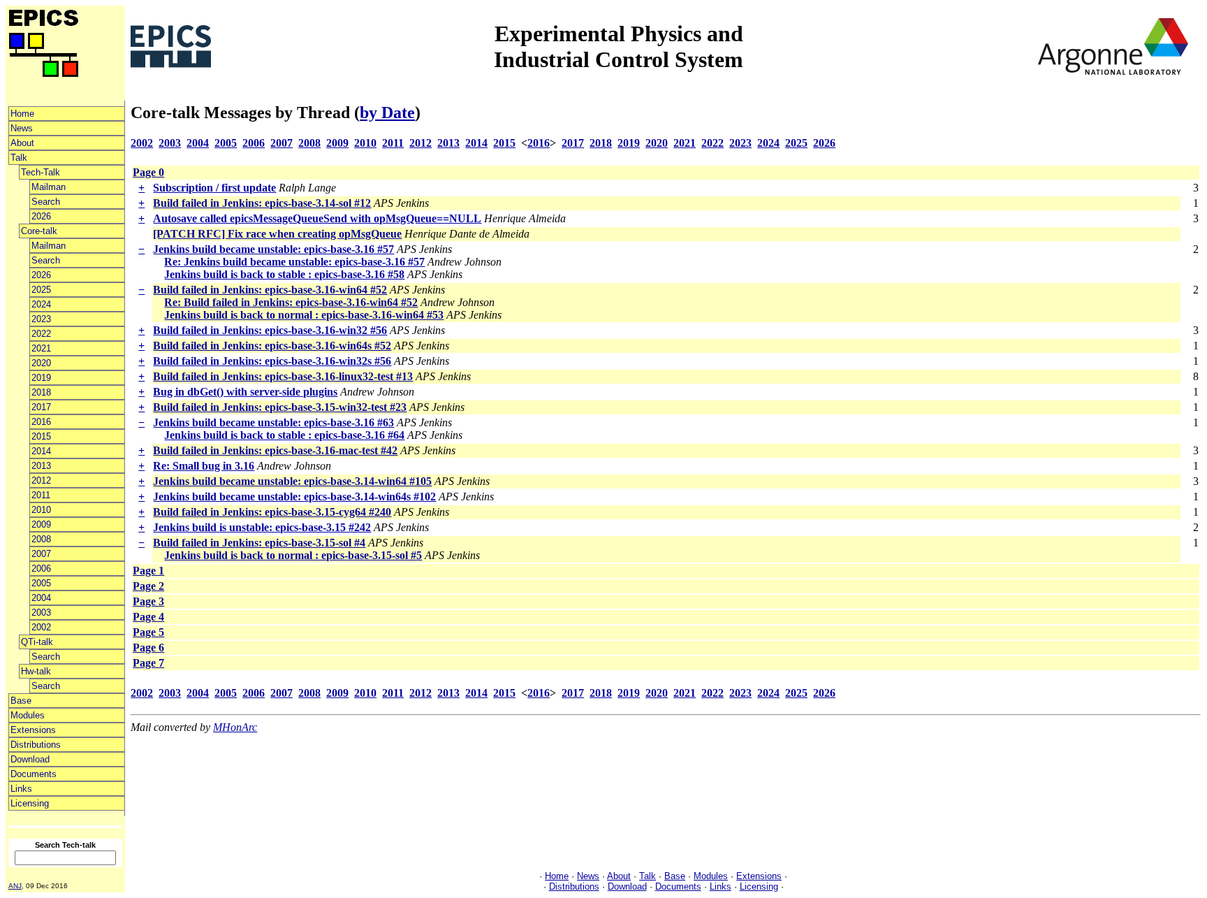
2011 (40, 495)
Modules (27, 715)
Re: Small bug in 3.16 (203, 466)
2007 (41, 554)
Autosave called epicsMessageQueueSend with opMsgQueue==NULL (317, 218)
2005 (41, 583)
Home (22, 113)
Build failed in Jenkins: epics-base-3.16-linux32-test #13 (283, 376)
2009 (41, 524)
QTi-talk (37, 642)
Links (21, 788)
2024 (41, 304)
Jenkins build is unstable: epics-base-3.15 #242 (262, 527)
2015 (41, 436)
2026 (41, 216)
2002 (41, 627)
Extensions (33, 730)
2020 (41, 363)
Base (20, 700)
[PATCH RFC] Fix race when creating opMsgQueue (277, 234)
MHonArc (235, 727)
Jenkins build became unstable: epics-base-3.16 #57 (273, 249)
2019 (41, 377)
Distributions (35, 744)
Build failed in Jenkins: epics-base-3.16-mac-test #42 (275, 450)
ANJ (15, 886)
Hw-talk (36, 671)
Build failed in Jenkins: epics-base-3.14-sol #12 (262, 203)
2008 (41, 539)
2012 (41, 480)
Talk (18, 157)
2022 (41, 333)
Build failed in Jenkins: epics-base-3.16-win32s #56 (272, 361)
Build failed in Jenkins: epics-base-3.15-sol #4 (259, 543)
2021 (41, 348)
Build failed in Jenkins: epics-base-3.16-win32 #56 (270, 330)
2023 (41, 319)
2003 (41, 612)
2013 (41, 466)
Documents (33, 774)
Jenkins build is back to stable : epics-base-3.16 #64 (284, 435)
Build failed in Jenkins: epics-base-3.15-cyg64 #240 (272, 512)
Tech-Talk (40, 172)
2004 (41, 598)
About (22, 143)
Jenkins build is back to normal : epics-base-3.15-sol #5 (293, 555)
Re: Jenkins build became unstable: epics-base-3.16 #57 (294, 262)
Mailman (48, 187)
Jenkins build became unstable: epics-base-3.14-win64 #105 (292, 481)
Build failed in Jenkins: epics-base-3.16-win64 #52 (270, 290)
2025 (41, 289)
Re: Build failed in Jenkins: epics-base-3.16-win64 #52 (291, 302)
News (21, 128)
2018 (41, 392)
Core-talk (39, 231)
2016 (41, 422)
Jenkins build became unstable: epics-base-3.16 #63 (273, 422)
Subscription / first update (214, 188)
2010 (41, 510)
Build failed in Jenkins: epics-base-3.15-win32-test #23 (280, 407)
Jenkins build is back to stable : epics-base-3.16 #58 (284, 274)
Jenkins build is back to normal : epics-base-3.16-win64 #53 (304, 315)
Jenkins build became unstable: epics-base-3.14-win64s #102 (294, 496)
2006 (41, 568)
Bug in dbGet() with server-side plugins (245, 392)
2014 (41, 451)
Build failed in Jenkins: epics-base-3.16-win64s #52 (272, 346)
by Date (387, 112)
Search (45, 201)
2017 (41, 407)
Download (30, 759)
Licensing (29, 803)
